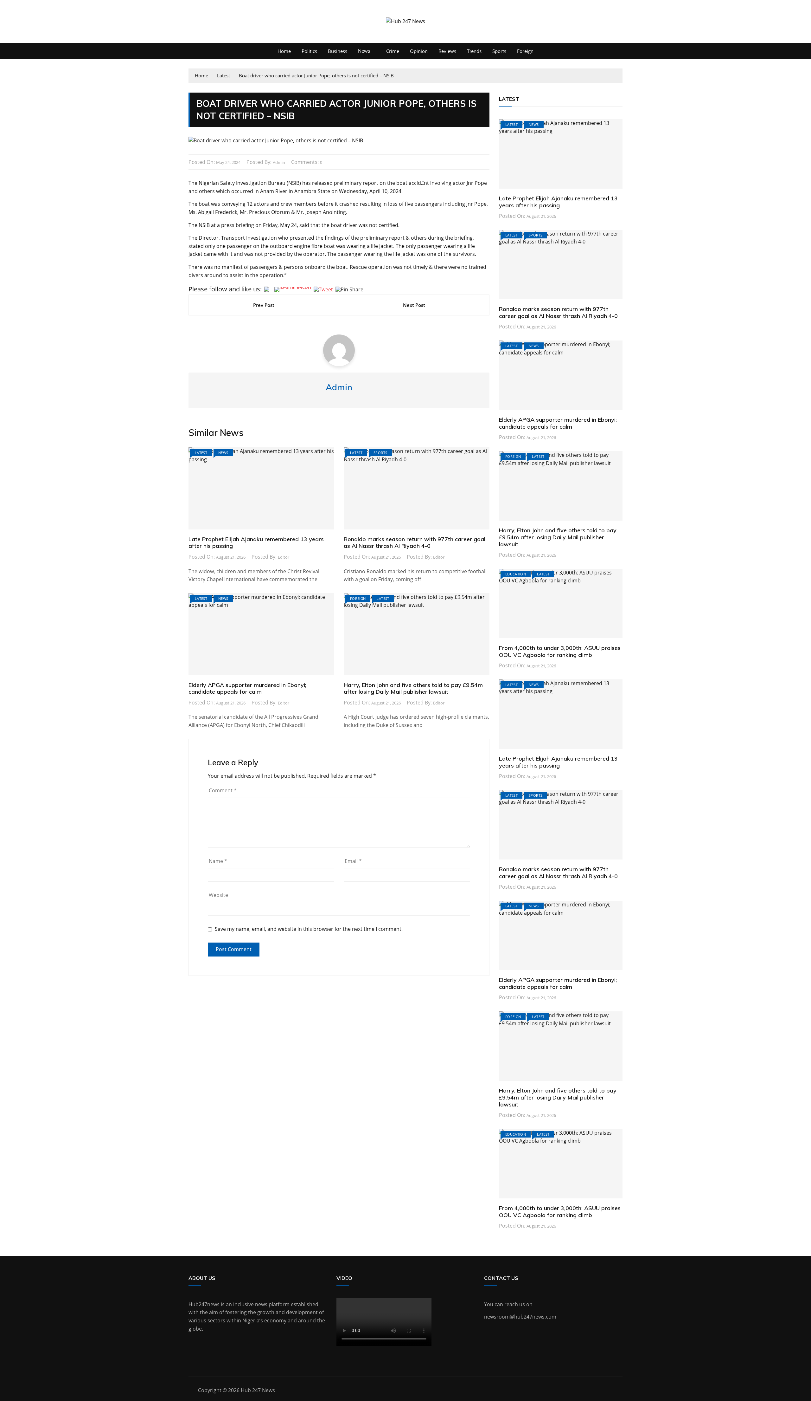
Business (337, 51)
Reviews (447, 51)
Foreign (525, 51)
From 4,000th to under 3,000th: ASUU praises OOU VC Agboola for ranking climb (560, 651)
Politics (309, 51)
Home (284, 51)
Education (515, 574)
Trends (474, 51)
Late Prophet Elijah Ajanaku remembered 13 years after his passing (256, 542)
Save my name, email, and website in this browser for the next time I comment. (309, 929)
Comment (223, 790)
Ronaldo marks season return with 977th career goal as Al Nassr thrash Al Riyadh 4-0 (414, 542)
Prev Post (263, 305)
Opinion (419, 51)
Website (218, 895)
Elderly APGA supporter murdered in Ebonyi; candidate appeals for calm (247, 688)
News (364, 51)
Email (353, 861)
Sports (499, 51)
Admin (279, 162)
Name (218, 861)
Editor (283, 557)
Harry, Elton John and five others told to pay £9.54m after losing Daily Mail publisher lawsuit (413, 688)
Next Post (414, 305)
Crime (392, 51)
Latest (201, 452)
